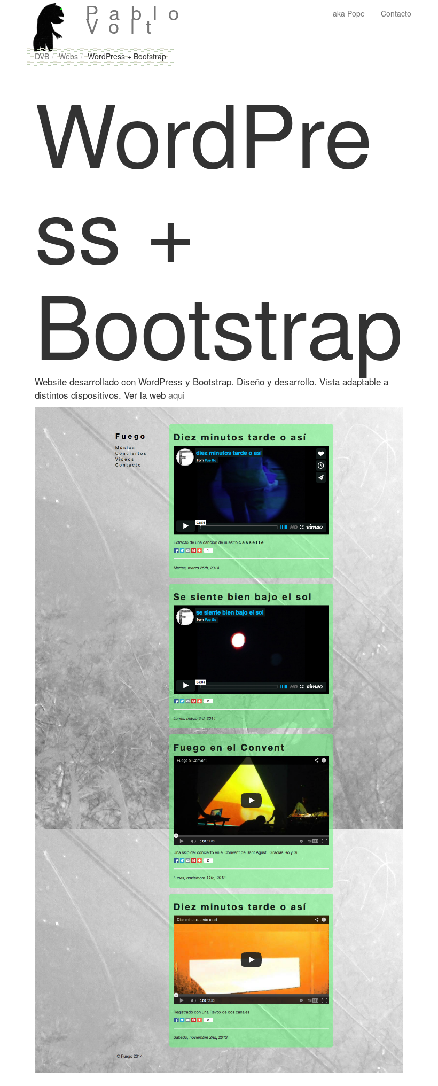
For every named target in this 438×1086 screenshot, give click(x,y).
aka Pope (349, 13)
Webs (68, 56)
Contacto (396, 13)
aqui (176, 394)
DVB (42, 56)
